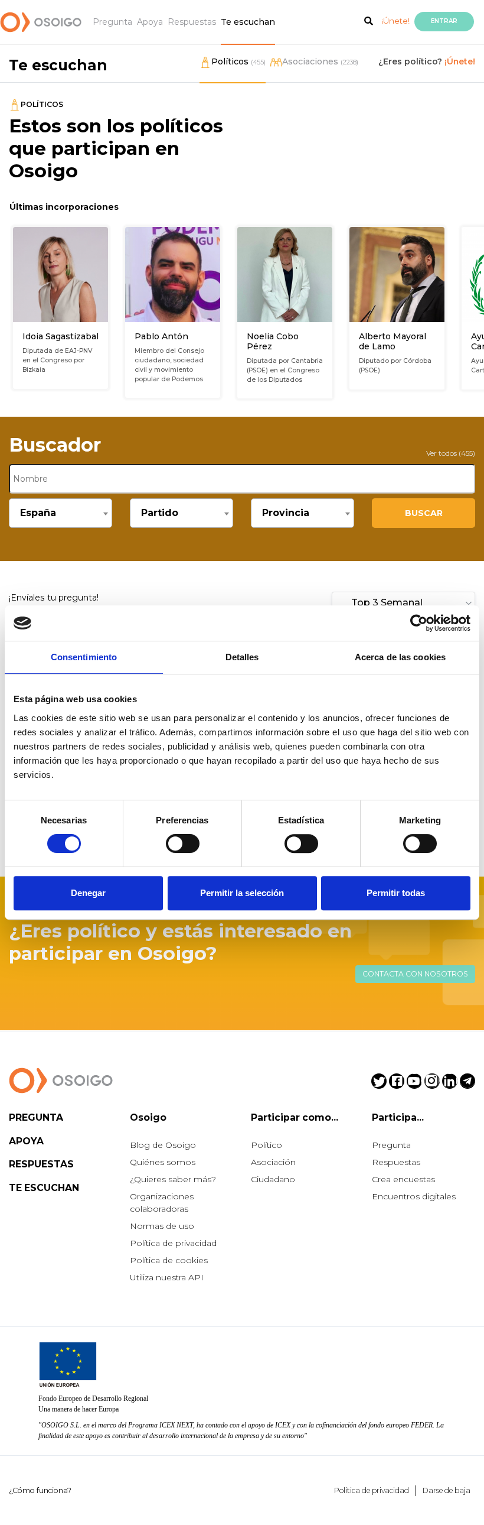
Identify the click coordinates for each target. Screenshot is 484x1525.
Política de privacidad (173, 1243)
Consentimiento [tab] (84, 657)
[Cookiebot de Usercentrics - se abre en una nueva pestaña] (418, 623)
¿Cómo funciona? (40, 1490)
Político (266, 1145)
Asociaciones (320, 61)
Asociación (273, 1162)
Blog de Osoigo (163, 1145)
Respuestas (192, 22)
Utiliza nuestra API (167, 1277)
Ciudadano (273, 1179)
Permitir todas (396, 893)
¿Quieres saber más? (173, 1179)
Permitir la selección (242, 893)
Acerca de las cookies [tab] (400, 657)
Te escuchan (248, 22)
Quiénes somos (162, 1162)
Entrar (444, 21)
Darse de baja (446, 1490)
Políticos (238, 61)
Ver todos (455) (450, 453)
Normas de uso (162, 1226)
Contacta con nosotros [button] (415, 973)
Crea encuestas (403, 1179)
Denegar (88, 893)
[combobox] (60, 513)
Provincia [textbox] (285, 512)
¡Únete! (395, 20)
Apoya (150, 22)
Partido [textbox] (159, 512)
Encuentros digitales (414, 1196)
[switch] (183, 843)
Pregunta (112, 22)
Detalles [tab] (242, 657)
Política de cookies (169, 1260)
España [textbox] (38, 512)
